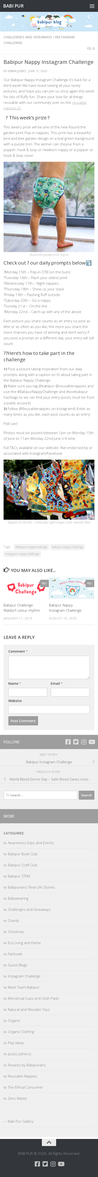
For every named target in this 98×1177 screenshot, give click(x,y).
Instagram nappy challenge (22, 554)
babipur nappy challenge (67, 547)
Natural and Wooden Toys (29, 1009)
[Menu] (92, 6)
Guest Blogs (17, 965)
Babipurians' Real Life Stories (31, 887)
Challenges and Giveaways (28, 37)
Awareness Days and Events (31, 842)
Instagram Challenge (24, 976)
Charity (13, 920)
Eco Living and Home (24, 942)
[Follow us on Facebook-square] (68, 742)
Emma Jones (17, 71)
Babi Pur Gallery (21, 1121)
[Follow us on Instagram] (84, 742)
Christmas (16, 931)
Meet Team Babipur (23, 987)
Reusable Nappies (22, 1076)
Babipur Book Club (23, 853)
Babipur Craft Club (22, 865)
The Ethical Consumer (25, 1087)
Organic (14, 1020)
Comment (18, 651)
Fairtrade (15, 953)
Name (14, 683)
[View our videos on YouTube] (91, 742)
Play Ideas (16, 1042)
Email (57, 683)
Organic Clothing (21, 1031)
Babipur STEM (19, 876)
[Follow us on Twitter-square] (76, 742)
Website (15, 700)
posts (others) (19, 1053)
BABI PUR (13, 6)
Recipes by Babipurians (27, 1065)
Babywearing (18, 898)
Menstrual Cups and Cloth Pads (33, 998)
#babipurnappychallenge (31, 547)
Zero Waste (17, 1098)
